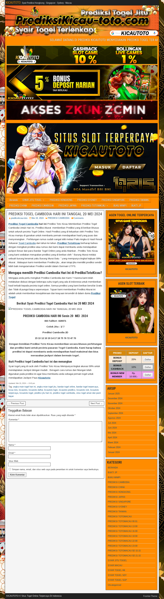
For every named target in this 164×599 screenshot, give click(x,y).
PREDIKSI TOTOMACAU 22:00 (122, 541)
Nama (11, 445)
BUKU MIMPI (120, 205)
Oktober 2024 (114, 408)
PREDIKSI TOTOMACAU (93, 205)
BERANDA (113, 467)
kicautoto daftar (36, 390)
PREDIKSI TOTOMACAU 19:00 (122, 536)
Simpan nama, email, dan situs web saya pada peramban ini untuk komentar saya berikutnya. (55, 469)
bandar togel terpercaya (87, 386)
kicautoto (23, 390)
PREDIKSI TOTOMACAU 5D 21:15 (124, 555)
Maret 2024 (113, 442)
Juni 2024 (112, 428)
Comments (79, 218)
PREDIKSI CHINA (18, 205)
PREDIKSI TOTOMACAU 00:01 (122, 521)
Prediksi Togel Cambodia (23, 223)
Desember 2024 (115, 398)
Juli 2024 (112, 423)
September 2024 (115, 413)
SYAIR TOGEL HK (116, 570)
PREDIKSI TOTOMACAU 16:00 (122, 531)
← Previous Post (16, 403)
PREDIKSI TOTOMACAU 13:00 (122, 526)
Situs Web (13, 461)
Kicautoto (44, 377)
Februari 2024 (114, 447)
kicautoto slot (83, 390)
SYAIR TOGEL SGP (117, 580)
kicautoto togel (26, 393)
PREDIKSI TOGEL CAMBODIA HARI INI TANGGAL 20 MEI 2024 (55, 214)
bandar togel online (66, 386)
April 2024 (112, 437)
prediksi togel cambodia (64, 393)
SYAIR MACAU (115, 565)
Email (11, 453)
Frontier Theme (150, 596)
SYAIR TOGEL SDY (117, 575)
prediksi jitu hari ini (43, 393)
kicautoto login (51, 390)
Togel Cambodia (27, 243)
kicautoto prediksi (67, 390)
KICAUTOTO (13, 2)
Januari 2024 (114, 452)
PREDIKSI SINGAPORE (113, 199)
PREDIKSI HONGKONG (61, 199)
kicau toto (13, 390)
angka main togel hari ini (24, 386)
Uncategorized (114, 585)
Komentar (14, 419)
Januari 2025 (114, 393)
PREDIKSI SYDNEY (87, 199)
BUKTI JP (136, 205)
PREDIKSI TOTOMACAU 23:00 (122, 546)
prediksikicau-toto (19, 218)
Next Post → (97, 403)
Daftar (148, 359)
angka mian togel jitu (46, 386)
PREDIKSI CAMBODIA (43, 205)
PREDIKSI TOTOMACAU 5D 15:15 (124, 550)
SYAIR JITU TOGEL (32, 199)
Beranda (13, 199)
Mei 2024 (112, 432)
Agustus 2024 (114, 418)
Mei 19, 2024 (38, 218)
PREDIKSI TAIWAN (138, 199)
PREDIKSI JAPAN (67, 205)
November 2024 (115, 403)
